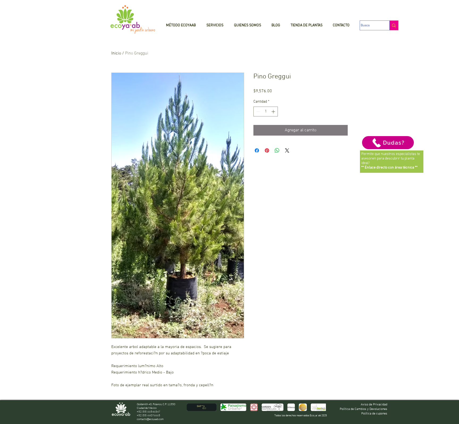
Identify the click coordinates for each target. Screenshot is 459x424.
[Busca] (393, 25)
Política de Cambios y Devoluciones (363, 409)
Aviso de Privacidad (374, 404)
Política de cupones (374, 413)
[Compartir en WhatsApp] (277, 150)
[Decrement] (257, 111)
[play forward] (319, 407)
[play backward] (193, 407)
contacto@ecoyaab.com (150, 419)
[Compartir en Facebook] (257, 150)
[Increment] (273, 111)
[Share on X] (287, 150)
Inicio (116, 53)
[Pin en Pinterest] (267, 150)
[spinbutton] (265, 111)
